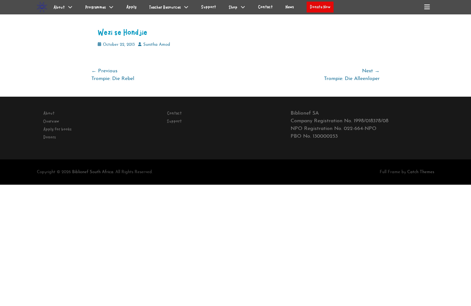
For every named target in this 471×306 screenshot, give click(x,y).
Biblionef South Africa (92, 172)
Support (174, 121)
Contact (174, 113)
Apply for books (57, 129)
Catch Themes (420, 172)
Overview (51, 121)
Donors (49, 137)
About (48, 113)
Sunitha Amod (156, 45)
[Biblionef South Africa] (42, 7)
